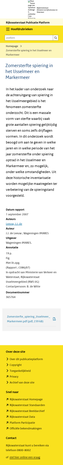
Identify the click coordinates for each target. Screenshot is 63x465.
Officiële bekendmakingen (26, 428)
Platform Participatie (22, 422)
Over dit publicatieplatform (26, 359)
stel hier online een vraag (25, 457)
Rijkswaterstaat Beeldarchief (27, 411)
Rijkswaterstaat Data (22, 416)
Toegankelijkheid (20, 371)
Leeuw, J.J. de (14, 223)
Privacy (14, 376)
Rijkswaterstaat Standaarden (27, 405)
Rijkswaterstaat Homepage (26, 399)
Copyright (16, 365)
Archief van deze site (22, 382)
